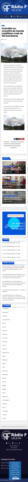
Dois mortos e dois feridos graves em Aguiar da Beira (7, 143)
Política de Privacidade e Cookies (14, 449)
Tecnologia (5, 411)
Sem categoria (6, 400)
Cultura (4, 327)
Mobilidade (5, 374)
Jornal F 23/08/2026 (7, 242)
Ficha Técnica (14, 447)
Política (13, 181)
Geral (3, 25)
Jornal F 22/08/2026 (7, 246)
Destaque (5, 166)
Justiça (4, 363)
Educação (4, 341)
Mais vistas (5, 371)
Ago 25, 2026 (8, 171)
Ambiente (4, 316)
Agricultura (5, 312)
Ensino (4, 345)
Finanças (4, 349)
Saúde (3, 393)
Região (4, 385)
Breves (4, 323)
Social (13, 166)
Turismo (4, 414)
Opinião (4, 378)
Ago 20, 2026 (8, 201)
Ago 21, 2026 (8, 186)
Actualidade (5, 308)
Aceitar (15, 478)
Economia (4, 338)
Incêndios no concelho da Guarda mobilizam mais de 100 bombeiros (13, 32)
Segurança (5, 396)
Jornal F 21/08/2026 (7, 250)
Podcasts (21, 16)
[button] (25, 16)
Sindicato (4, 403)
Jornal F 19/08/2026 (7, 257)
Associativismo (6, 319)
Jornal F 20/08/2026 (7, 253)
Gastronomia (5, 352)
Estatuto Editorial (14, 445)
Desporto (4, 330)
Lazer (3, 367)
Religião (4, 389)
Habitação (4, 360)
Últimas (4, 418)
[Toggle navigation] (6, 16)
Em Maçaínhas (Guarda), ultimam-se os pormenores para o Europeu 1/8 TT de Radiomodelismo (13, 198)
